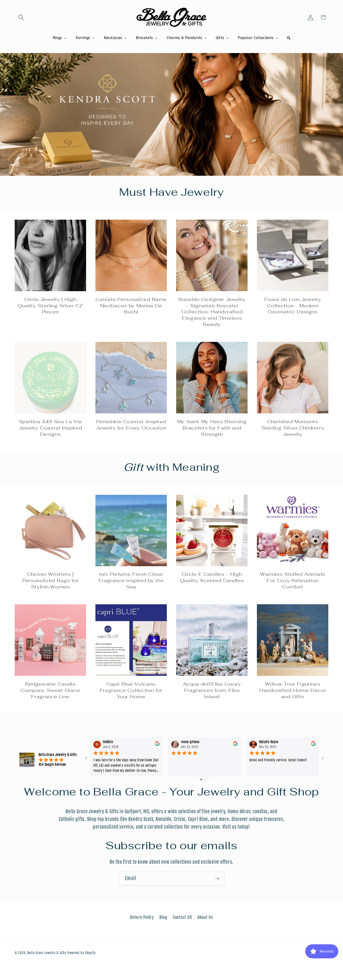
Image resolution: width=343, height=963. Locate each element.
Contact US (182, 917)
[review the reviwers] (157, 745)
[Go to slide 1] (201, 779)
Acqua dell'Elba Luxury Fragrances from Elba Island (212, 690)
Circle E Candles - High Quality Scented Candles (212, 577)
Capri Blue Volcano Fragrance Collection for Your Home (131, 690)
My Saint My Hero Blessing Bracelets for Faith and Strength (212, 428)
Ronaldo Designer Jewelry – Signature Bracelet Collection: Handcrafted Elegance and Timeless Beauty (212, 312)
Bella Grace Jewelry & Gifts (47, 953)
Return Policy (142, 917)
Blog (163, 917)
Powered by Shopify (81, 953)
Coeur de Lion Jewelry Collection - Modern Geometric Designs (292, 305)
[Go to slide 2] (205, 779)
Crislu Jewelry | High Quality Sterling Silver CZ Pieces (50, 305)
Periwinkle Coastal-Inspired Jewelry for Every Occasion (131, 425)
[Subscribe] (217, 878)
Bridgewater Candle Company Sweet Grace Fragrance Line (50, 690)
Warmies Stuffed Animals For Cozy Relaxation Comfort (292, 580)
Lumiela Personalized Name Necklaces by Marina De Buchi (131, 305)
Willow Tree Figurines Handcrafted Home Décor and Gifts (292, 690)
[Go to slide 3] (208, 779)
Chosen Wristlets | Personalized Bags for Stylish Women (50, 580)
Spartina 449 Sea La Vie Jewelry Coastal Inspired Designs (50, 428)
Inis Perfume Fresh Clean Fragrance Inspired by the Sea (131, 580)
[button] (21, 17)
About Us (205, 917)
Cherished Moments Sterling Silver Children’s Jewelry (292, 428)
